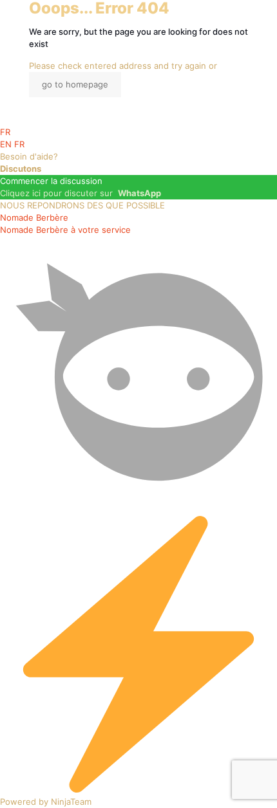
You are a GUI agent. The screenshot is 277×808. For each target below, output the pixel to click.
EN (7, 144)
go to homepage (75, 84)
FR (5, 132)
